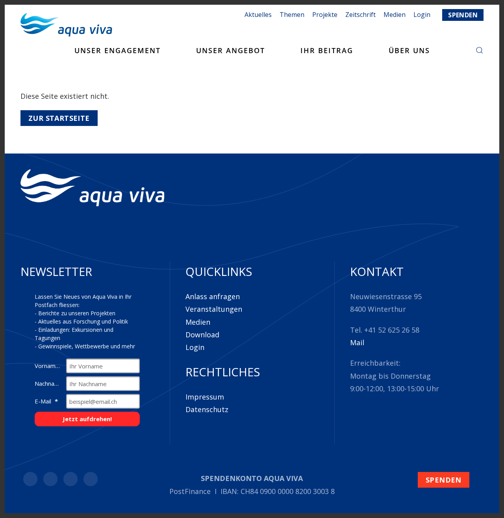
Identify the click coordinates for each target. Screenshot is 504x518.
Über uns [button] (409, 50)
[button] (480, 50)
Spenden (463, 15)
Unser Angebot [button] (230, 50)
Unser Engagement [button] (117, 50)
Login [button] (421, 14)
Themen (292, 14)
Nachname (50, 383)
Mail (357, 342)
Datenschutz (206, 409)
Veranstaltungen (213, 309)
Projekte (324, 14)
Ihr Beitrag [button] (326, 50)
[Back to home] (66, 24)
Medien (395, 14)
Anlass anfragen (212, 296)
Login (194, 347)
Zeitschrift (360, 14)
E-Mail (44, 401)
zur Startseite (59, 118)
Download (202, 334)
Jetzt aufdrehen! (87, 419)
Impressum (204, 396)
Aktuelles (258, 14)
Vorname (48, 366)
